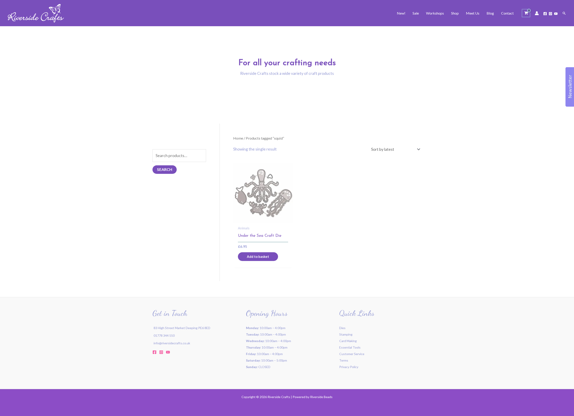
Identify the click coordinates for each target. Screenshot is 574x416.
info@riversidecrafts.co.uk (172, 343)
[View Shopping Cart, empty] (526, 13)
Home (238, 138)
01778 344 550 (164, 335)
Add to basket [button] (258, 256)
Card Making (348, 341)
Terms (343, 360)
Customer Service (351, 354)
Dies (342, 328)
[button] (564, 13)
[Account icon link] (537, 13)
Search (164, 169)
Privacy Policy (348, 367)
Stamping (345, 334)
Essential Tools (350, 347)
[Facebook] (545, 13)
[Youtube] (556, 13)
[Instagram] (550, 13)
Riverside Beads (321, 397)
